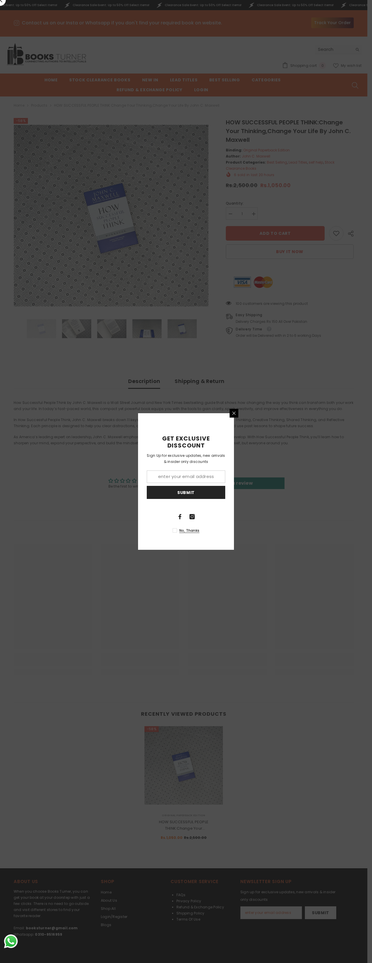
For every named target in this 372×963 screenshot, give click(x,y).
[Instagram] (192, 517)
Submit (186, 492)
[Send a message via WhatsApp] (11, 941)
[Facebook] (180, 517)
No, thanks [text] (189, 530)
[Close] (234, 413)
